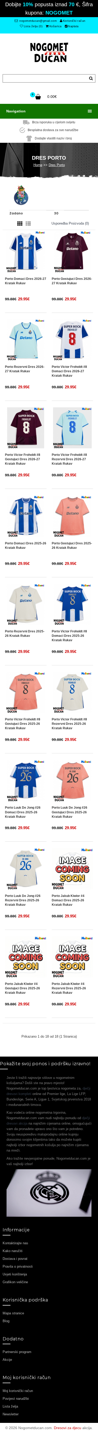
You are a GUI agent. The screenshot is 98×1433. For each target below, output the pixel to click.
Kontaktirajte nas (15, 1243)
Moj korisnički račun (18, 1391)
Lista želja (10, 1406)
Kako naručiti (12, 1251)
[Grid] (19, 224)
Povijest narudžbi (16, 1399)
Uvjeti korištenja (15, 1274)
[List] (28, 224)
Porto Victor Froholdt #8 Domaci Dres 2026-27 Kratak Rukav (69, 371)
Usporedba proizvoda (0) (70, 223)
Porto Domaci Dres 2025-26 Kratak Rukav (25, 546)
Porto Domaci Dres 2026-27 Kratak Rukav (25, 281)
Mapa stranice (13, 1313)
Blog (6, 1321)
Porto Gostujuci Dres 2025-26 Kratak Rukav (72, 546)
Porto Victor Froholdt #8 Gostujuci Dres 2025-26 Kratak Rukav (22, 724)
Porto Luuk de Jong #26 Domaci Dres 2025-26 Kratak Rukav (23, 812)
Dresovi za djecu (67, 1428)
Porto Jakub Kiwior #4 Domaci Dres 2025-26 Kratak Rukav (68, 900)
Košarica (55, 26)
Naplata (73, 26)
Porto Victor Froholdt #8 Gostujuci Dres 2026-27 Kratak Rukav (22, 459)
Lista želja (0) (33, 26)
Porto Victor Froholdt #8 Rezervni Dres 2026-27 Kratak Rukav (69, 459)
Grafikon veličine (15, 1282)
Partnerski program (17, 1352)
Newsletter (11, 1414)
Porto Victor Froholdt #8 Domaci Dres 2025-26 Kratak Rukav (69, 636)
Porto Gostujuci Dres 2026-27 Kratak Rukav (72, 281)
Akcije (7, 1360)
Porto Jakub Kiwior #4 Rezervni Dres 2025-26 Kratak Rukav (69, 988)
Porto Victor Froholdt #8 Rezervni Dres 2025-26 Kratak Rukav (69, 724)
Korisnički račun (74, 20)
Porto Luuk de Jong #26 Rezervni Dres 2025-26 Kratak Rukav (23, 900)
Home (37, 165)
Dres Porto (57, 165)
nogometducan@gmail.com (38, 20)
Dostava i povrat (15, 1259)
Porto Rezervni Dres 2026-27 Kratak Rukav (24, 369)
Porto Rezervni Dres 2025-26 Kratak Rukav (24, 634)
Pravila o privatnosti (18, 1266)
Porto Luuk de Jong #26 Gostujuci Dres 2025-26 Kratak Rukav (69, 812)
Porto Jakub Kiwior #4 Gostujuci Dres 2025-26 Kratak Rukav (22, 988)
